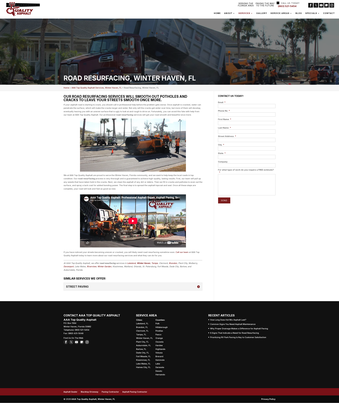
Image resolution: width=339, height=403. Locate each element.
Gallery (261, 13)
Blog (299, 13)
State (222, 153)
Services (244, 13)
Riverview (91, 266)
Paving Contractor (110, 392)
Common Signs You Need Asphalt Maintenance (232, 324)
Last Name (224, 128)
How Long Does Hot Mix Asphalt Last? (228, 320)
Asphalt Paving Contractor (134, 392)
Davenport (69, 266)
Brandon (173, 263)
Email (222, 102)
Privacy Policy (268, 399)
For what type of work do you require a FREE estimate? (246, 171)
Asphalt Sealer (70, 392)
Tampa (154, 263)
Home (217, 13)
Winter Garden (104, 266)
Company (223, 161)
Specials (311, 13)
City (221, 144)
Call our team (182, 252)
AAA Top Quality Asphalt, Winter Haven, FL (93, 399)
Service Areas (280, 13)
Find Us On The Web (73, 338)
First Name (224, 119)
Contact (329, 13)
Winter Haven (143, 263)
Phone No (224, 111)
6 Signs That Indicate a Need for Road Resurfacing (234, 333)
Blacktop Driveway (89, 392)
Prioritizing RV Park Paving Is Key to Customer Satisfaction (238, 337)
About (228, 13)
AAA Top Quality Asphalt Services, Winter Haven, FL (97, 87)
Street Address (227, 136)
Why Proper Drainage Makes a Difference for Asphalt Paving (239, 328)
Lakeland (131, 263)
